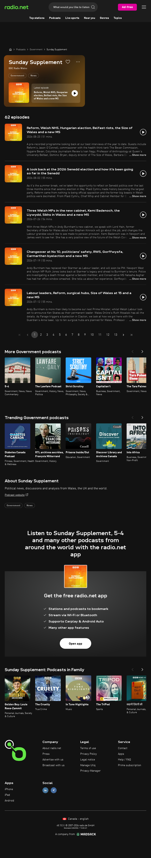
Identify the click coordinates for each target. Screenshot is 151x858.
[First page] (20, 335)
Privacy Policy (88, 754)
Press (46, 754)
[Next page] (123, 335)
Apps (121, 754)
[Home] (10, 49)
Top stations (36, 18)
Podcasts (55, 18)
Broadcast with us (53, 765)
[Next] (142, 350)
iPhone (9, 789)
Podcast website (15, 495)
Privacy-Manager (90, 770)
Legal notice (87, 759)
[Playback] (75, 93)
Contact (122, 748)
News (33, 76)
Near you (89, 18)
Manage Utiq (88, 765)
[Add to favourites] (68, 61)
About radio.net (51, 748)
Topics (118, 18)
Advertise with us (52, 759)
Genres (104, 18)
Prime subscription (129, 765)
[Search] (93, 7)
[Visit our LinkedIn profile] (45, 790)
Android (9, 800)
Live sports (72, 18)
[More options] (78, 61)
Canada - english (78, 819)
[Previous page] (27, 335)
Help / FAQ (124, 759)
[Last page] (131, 335)
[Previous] (132, 350)
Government (17, 76)
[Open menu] (144, 7)
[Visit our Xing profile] (53, 790)
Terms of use (88, 748)
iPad (7, 795)
